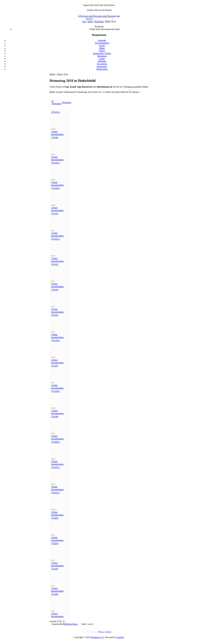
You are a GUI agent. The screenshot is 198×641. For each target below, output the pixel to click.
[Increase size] (85, 16)
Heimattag (99, 21)
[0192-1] (55, 239)
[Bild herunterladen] (60, 134)
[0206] (54, 594)
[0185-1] (55, 163)
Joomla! (120, 637)
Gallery (108, 632)
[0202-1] (55, 493)
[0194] (54, 290)
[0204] (54, 543)
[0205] (54, 569)
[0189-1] (55, 188)
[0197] (54, 366)
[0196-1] (55, 340)
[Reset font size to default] (113, 16)
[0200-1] (55, 442)
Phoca (101, 632)
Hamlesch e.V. (97, 637)
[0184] (54, 137)
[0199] (54, 416)
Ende (74, 624)
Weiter (69, 624)
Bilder (90, 21)
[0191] (54, 213)
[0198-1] (55, 391)
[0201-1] (55, 467)
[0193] (54, 264)
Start (84, 21)
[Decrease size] (99, 16)
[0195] (54, 315)
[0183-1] (55, 112)
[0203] (54, 518)
